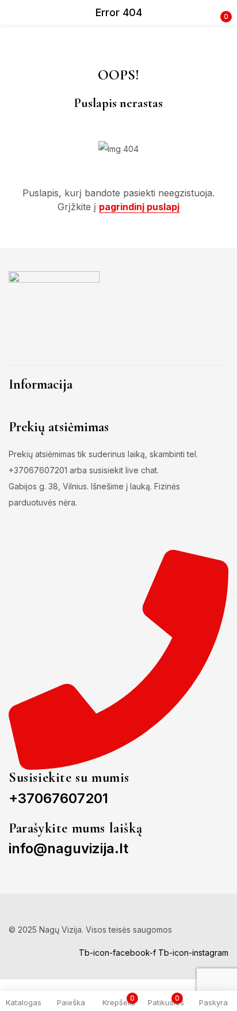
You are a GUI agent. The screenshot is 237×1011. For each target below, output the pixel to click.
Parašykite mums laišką (75, 828)
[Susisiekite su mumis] (118, 659)
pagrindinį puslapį (139, 206)
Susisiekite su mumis (69, 777)
